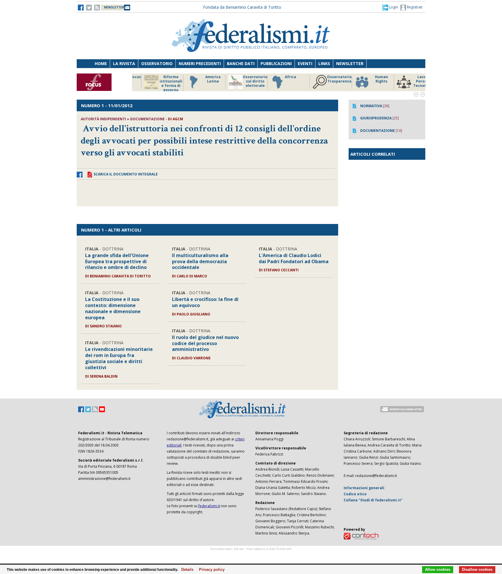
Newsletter (349, 63)
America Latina (159, 79)
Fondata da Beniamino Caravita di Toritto (242, 7)
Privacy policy (210, 570)
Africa (237, 77)
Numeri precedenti (200, 63)
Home (101, 63)
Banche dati (240, 63)
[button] (390, 7)
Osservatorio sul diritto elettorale (201, 81)
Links (324, 63)
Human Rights (327, 79)
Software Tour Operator (251, 555)
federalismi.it (209, 505)
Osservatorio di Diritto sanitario (412, 81)
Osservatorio (157, 63)
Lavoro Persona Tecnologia (370, 81)
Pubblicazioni (276, 63)
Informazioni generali (364, 487)
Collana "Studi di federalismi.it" (373, 500)
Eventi (305, 63)
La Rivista (124, 63)
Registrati (414, 7)
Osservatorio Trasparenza (285, 79)
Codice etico (355, 494)
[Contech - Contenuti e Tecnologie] (361, 535)
